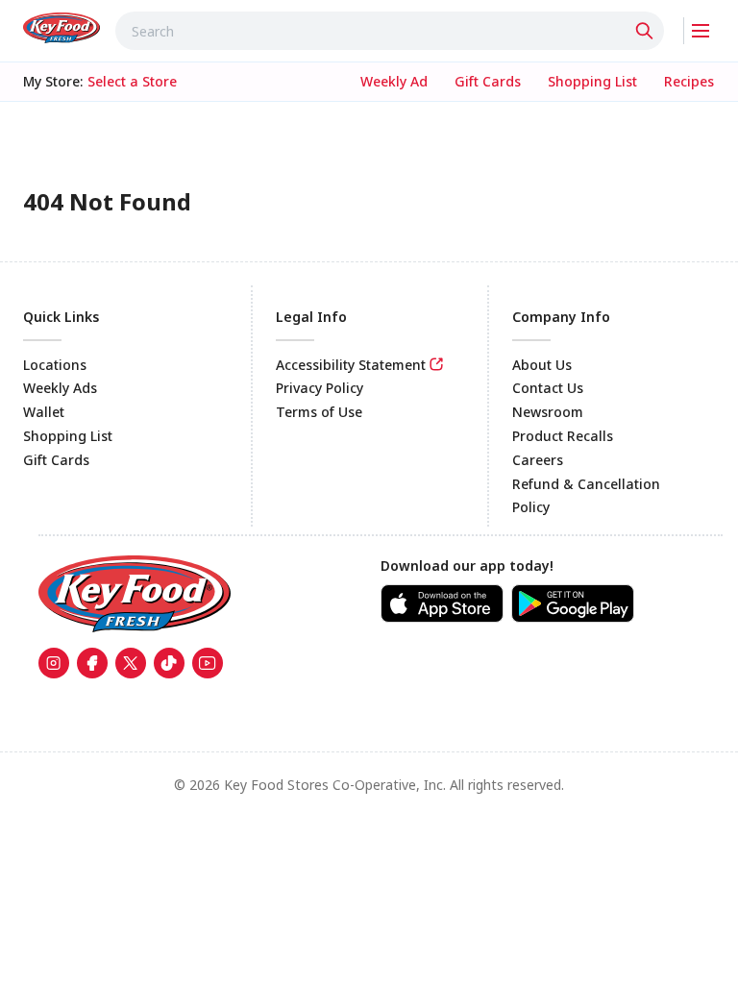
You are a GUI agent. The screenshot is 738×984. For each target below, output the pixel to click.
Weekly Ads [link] (60, 388)
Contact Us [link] (547, 388)
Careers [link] (537, 460)
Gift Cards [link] (56, 460)
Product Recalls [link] (562, 436)
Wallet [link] (43, 412)
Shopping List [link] (67, 436)
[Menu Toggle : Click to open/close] (699, 30)
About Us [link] (542, 365)
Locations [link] (54, 365)
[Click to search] (646, 30)
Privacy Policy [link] (319, 388)
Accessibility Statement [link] (351, 365)
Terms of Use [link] (319, 412)
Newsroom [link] (547, 412)
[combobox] (389, 31)
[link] (61, 27)
